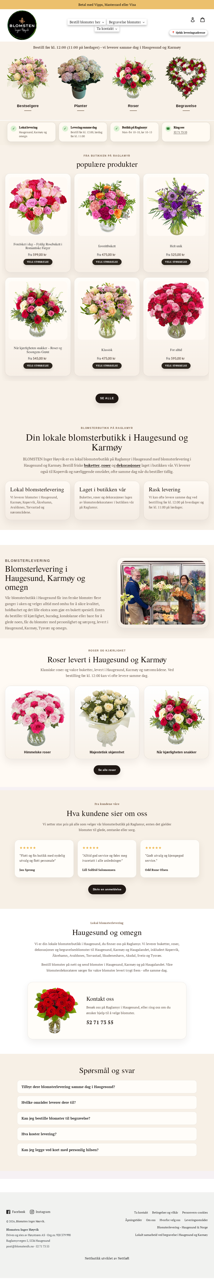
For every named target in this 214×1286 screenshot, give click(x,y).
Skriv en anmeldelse (107, 889)
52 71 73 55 (180, 132)
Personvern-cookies (195, 1212)
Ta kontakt (141, 1212)
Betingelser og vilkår (165, 1212)
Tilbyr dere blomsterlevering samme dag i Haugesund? (68, 1086)
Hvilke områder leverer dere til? (49, 1102)
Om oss (150, 1220)
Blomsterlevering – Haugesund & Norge (182, 1227)
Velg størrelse (38, 261)
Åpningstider (133, 1220)
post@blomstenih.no (20, 1246)
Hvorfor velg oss (170, 1220)
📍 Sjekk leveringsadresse (188, 32)
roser (106, 465)
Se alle (107, 398)
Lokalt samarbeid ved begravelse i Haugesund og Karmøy (171, 1235)
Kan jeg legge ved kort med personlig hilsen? (60, 1149)
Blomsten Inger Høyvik (30, 1221)
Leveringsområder (196, 1220)
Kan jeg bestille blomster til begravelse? (56, 1118)
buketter (92, 465)
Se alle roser (107, 770)
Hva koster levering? (39, 1133)
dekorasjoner (128, 465)
